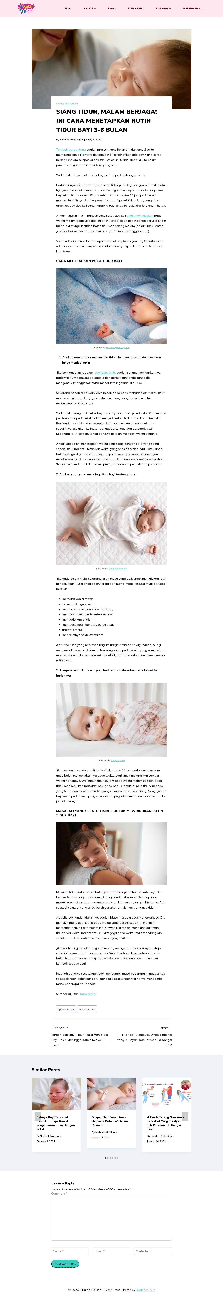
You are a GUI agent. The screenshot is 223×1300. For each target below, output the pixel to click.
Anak (59, 103)
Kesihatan (71, 103)
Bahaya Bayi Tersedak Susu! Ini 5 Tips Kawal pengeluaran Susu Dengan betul (55, 1123)
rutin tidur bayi (87, 1009)
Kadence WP (145, 1290)
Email (100, 1251)
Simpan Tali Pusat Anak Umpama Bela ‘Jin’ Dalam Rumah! (110, 1121)
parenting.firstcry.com (118, 347)
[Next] (185, 1116)
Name (58, 1251)
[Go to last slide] (38, 1116)
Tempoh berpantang (71, 149)
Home (68, 8)
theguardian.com (118, 568)
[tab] (105, 1158)
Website (142, 1251)
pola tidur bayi (66, 1009)
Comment (59, 1193)
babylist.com (118, 760)
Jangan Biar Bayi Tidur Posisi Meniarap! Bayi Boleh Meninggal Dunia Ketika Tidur (79, 1037)
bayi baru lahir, (105, 372)
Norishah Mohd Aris (70, 139)
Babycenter (88, 994)
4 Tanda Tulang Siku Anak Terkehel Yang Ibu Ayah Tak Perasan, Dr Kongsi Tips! (144, 1037)
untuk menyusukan (140, 215)
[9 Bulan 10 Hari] (26, 8)
